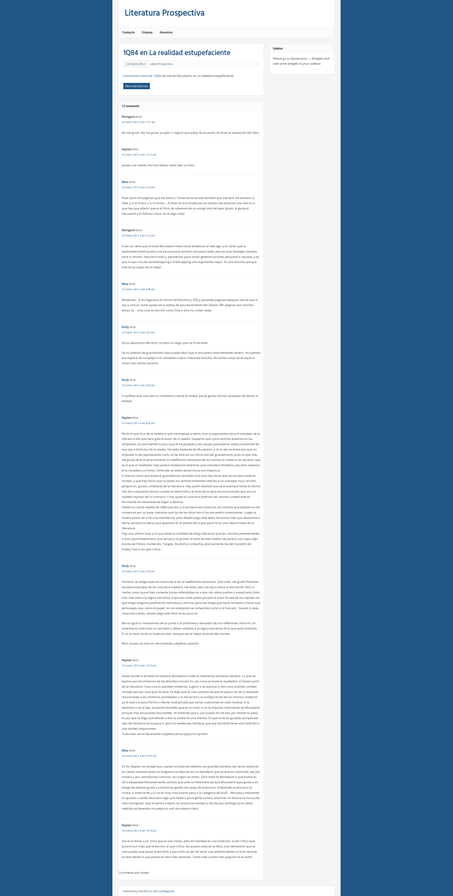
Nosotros (166, 32)
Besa (125, 182)
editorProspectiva (161, 64)
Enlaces (147, 32)
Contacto (128, 32)
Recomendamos (136, 86)
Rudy (125, 327)
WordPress (146, 891)
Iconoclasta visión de (142, 76)
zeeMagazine (166, 891)
